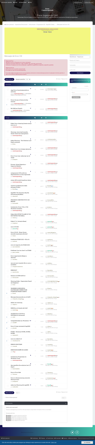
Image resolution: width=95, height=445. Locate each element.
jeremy (49, 207)
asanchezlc (50, 193)
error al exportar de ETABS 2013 (20, 245)
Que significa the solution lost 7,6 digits (21, 366)
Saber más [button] (53, 442)
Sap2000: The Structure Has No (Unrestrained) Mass (20, 193)
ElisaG (14, 293)
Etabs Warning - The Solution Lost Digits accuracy (21, 141)
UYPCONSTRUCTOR (52, 281)
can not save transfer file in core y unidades (21, 263)
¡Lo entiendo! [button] (87, 442)
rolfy (14, 317)
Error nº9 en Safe (16, 372)
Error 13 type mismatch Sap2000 (20, 326)
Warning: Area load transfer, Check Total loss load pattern (19, 132)
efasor (49, 326)
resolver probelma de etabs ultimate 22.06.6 (19, 186)
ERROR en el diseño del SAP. (19, 308)
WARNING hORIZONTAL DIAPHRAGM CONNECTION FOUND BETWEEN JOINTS (19, 289)
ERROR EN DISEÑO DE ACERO (19, 350)
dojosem (49, 313)
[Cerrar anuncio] (89, 28)
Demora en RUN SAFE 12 (18, 275)
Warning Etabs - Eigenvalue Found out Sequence (21, 282)
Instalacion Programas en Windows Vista (18, 357)
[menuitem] (15, 2)
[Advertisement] (47, 43)
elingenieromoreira (18, 266)
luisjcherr (15, 223)
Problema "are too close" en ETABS (21, 250)
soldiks (49, 263)
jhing (14, 144)
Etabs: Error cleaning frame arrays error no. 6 (21, 124)
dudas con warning (16, 302)
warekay (15, 259)
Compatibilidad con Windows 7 (20, 321)
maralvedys (16, 272)
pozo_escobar (16, 252)
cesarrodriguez (51, 232)
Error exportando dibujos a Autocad (19, 256)
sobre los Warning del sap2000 (20, 385)
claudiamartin (16, 340)
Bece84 (14, 189)
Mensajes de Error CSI (13, 56)
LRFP (48, 332)
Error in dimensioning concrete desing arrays (20, 378)
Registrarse (80, 56)
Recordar (73, 70)
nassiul (14, 310)
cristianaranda (51, 139)
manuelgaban (16, 368)
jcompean (15, 159)
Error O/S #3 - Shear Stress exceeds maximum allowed (19, 233)
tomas (14, 235)
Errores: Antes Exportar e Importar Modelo (18, 165)
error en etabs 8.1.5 (16, 339)
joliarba (15, 328)
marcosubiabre (16, 246)
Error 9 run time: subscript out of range (20, 156)
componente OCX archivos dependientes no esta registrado (20, 173)
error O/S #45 (15, 227)
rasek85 (15, 322)
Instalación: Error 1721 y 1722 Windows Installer (19, 207)
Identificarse (73, 56)
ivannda (15, 346)
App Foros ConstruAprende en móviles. (20, 91)
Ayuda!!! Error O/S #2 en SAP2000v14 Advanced (18, 314)
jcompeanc (15, 381)
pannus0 (49, 221)
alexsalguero (50, 89)
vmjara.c (15, 304)
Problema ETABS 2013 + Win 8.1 (20, 239)
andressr (15, 241)
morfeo (49, 245)
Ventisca (15, 374)
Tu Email (74, 87)
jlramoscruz (50, 378)
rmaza (14, 217)
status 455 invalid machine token (21, 180)
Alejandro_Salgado (17, 299)
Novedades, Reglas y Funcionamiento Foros (21, 94)
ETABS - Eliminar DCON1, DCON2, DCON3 (20, 332)
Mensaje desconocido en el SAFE (20, 297)
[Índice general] (47, 9)
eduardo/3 (15, 196)
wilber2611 (15, 387)
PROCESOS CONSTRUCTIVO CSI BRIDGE (20, 200)
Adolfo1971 (15, 335)
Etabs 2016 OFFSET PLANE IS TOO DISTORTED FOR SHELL (21, 215)
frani (14, 284)
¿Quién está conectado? (12, 407)
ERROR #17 (14, 270)
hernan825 (15, 203)
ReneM (49, 364)
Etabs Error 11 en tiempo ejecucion (21, 149)
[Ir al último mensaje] (56, 89)
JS (13, 351)
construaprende (18, 93)
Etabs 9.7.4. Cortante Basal (18, 221)
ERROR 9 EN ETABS (16, 344)
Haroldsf (49, 270)
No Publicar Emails (16, 108)
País (73, 92)
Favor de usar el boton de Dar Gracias (19, 100)
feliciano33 (15, 277)
